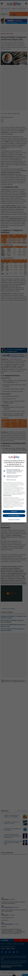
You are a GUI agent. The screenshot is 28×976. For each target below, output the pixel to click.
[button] (14, 480)
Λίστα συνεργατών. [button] (7, 495)
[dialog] (14, 488)
